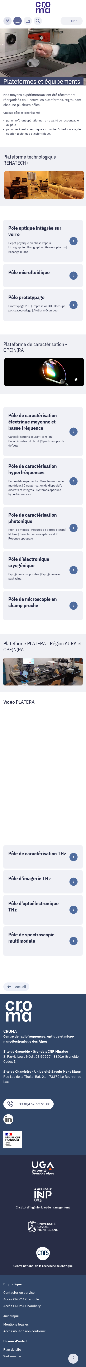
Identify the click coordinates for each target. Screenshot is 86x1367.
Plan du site (12, 1349)
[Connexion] (7, 21)
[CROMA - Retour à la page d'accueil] (43, 7)
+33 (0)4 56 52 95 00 (33, 1104)
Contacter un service (19, 1292)
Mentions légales (16, 1324)
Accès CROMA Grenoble (21, 1299)
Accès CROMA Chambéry (22, 1306)
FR (18, 21)
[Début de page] (75, 1359)
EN (28, 21)
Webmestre (12, 1356)
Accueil (20, 987)
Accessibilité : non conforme (24, 1331)
